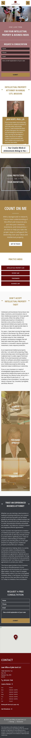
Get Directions (5, 709)
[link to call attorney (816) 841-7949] (3, 3)
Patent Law (15, 273)
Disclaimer (20, 722)
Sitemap (11, 722)
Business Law (15, 283)
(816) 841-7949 (8, 680)
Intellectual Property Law (15, 268)
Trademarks (15, 278)
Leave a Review (6, 684)
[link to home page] (15, 3)
